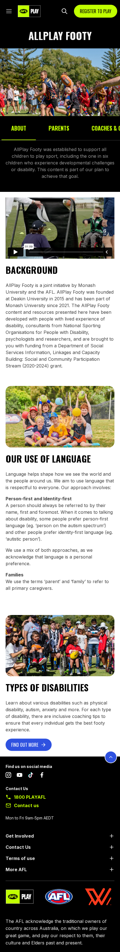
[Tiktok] (30, 776)
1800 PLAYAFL (30, 797)
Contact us (26, 805)
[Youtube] (19, 776)
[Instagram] (8, 776)
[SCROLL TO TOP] (111, 757)
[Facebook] (42, 776)
